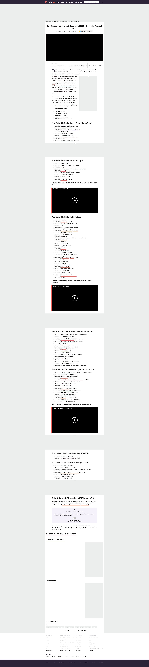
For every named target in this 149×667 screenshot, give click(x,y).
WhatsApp (78, 656)
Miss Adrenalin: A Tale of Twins (68, 276)
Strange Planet (64, 345)
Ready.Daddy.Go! (64, 347)
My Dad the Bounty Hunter (67, 258)
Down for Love (64, 243)
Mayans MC (63, 171)
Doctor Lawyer (64, 163)
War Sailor (63, 220)
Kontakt (47, 646)
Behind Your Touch (65, 247)
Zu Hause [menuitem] (80, 2)
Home (47, 21)
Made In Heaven (64, 133)
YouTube (53, 656)
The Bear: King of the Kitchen (67, 172)
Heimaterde (63, 249)
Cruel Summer (64, 135)
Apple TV (48, 626)
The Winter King (64, 456)
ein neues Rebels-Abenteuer (66, 85)
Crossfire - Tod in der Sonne (67, 363)
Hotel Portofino (64, 381)
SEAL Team (63, 376)
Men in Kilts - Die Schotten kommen (69, 472)
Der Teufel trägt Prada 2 (65, 650)
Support (47, 644)
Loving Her (63, 399)
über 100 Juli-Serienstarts (61, 76)
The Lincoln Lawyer (65, 223)
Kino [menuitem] (76, 2)
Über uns (47, 637)
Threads (71, 656)
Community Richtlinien (50, 650)
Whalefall (91, 650)
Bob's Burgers (63, 174)
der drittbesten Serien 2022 (64, 91)
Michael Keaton (78, 637)
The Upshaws (63, 256)
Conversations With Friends (67, 340)
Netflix (62, 626)
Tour (46, 648)
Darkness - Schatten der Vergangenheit (70, 372)
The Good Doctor (64, 388)
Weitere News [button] (66, 630)
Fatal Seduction (64, 232)
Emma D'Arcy (77, 644)
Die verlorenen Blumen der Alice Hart (70, 129)
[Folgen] (56, 64)
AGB (54, 662)
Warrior (62, 385)
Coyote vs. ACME (93, 646)
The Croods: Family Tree (66, 140)
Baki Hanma (63, 268)
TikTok (66, 656)
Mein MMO (101, 662)
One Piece (62, 277)
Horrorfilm (94, 626)
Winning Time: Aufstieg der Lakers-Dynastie (71, 379)
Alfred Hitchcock (78, 650)
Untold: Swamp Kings (65, 265)
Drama (77, 626)
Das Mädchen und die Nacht (67, 341)
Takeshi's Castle (64, 131)
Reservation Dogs (64, 465)
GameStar (86, 662)
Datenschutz (61, 662)
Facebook (47, 656)
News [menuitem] (67, 2)
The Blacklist (63, 245)
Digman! (62, 352)
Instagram (60, 656)
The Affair (63, 361)
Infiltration (63, 397)
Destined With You (65, 267)
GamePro (93, 662)
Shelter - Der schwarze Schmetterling (69, 137)
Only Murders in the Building (67, 165)
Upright (62, 383)
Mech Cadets (63, 239)
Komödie (82, 626)
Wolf (61, 358)
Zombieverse (63, 236)
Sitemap (47, 640)
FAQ (46, 642)
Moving (62, 167)
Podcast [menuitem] (71, 2)
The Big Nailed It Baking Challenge (69, 230)
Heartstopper (63, 221)
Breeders (62, 176)
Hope (91, 640)
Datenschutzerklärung (78, 521)
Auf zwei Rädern (63, 640)
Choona (62, 225)
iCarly (61, 401)
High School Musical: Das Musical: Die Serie (71, 169)
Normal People (64, 338)
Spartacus (62, 126)
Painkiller (62, 241)
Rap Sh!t (62, 471)
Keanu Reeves (77, 640)
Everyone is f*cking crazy (66, 354)
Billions (62, 387)
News (50, 21)
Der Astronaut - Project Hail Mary (66, 646)
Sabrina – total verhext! (66, 334)
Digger (91, 642)
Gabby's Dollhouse (65, 234)
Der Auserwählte (64, 250)
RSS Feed (85, 656)
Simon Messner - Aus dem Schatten (67, 637)
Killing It (62, 476)
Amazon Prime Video (69, 626)
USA (58, 626)
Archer (62, 478)
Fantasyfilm (88, 626)
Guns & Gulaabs (64, 261)
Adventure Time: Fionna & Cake (68, 458)
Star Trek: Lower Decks (66, 365)
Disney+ (53, 626)
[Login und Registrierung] (102, 2)
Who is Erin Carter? (65, 270)
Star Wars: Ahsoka (65, 178)
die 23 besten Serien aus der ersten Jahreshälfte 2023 (75, 504)
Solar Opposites (64, 474)
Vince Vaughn (77, 642)
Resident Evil (92, 644)
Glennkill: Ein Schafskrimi (65, 648)
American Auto (64, 378)
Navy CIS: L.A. (64, 396)
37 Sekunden (63, 336)
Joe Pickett (63, 392)
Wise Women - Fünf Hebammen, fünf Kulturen (67, 642)
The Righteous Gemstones (66, 390)
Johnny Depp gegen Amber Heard (68, 254)
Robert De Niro (78, 646)
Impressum (48, 662)
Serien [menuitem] (62, 2)
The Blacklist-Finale (68, 89)
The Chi (62, 467)
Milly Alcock (77, 648)
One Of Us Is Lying (65, 394)
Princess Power (64, 274)
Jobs (80, 662)
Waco (61, 359)
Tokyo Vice (63, 349)
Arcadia (62, 356)
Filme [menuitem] (59, 2)
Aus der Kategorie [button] (82, 630)
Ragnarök (62, 272)
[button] (95, 65)
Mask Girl (62, 259)
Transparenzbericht (71, 662)
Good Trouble (63, 180)
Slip (61, 343)
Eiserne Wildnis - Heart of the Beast (96, 648)
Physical (62, 374)
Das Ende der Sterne (94, 637)
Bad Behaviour (64, 350)
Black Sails (63, 128)
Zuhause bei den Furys (66, 252)
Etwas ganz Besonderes (65, 644)
